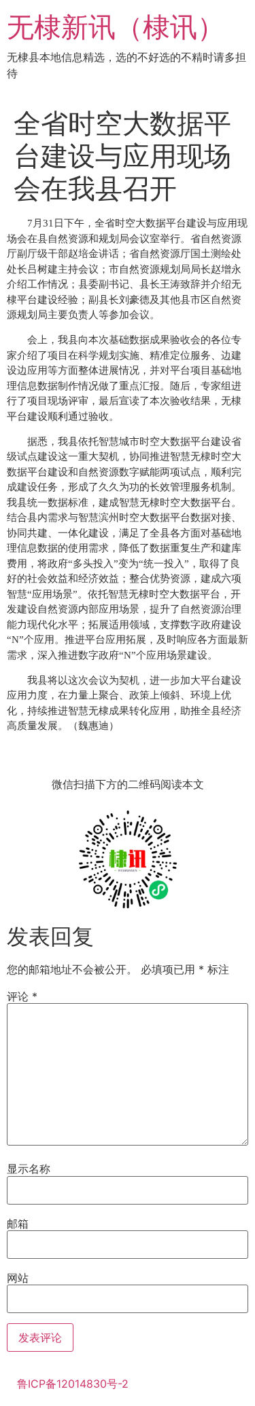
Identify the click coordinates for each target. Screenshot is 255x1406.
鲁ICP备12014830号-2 (73, 1383)
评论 (22, 996)
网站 (18, 1277)
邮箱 (18, 1223)
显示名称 (28, 1168)
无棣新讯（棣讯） (115, 26)
